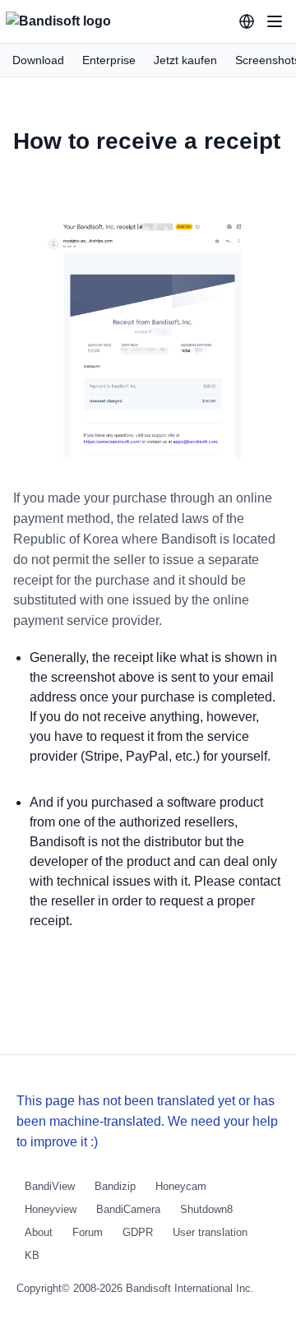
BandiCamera (128, 1209)
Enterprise (109, 60)
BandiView (50, 1186)
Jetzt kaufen (185, 60)
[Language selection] (247, 21)
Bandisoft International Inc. (190, 1288)
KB (32, 1255)
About (39, 1232)
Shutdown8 (206, 1209)
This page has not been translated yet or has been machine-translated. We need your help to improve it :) (147, 1121)
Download (38, 60)
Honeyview (50, 1209)
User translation (210, 1232)
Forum (87, 1232)
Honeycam (180, 1186)
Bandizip (115, 1186)
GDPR (138, 1232)
